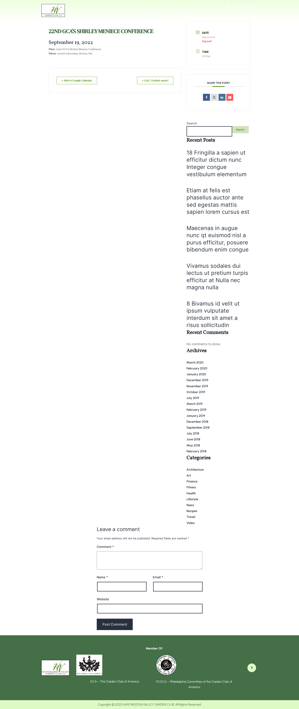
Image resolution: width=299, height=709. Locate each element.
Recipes (192, 511)
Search (192, 123)
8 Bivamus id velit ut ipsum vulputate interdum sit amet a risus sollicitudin (213, 314)
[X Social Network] (214, 97)
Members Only (210, 13)
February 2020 (197, 368)
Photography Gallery (153, 13)
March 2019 (195, 404)
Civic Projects (128, 13)
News (190, 505)
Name (102, 577)
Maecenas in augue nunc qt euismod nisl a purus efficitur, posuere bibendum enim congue (218, 239)
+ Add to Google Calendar (77, 80)
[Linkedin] (222, 97)
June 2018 (193, 439)
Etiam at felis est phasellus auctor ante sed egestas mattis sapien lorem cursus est (218, 201)
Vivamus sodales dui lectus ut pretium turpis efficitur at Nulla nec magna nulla (217, 276)
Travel (191, 517)
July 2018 (193, 433)
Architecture (195, 470)
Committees (230, 13)
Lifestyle (192, 499)
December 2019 (197, 380)
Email (158, 577)
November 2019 (197, 386)
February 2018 (196, 451)
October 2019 (196, 392)
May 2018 (193, 445)
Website (103, 599)
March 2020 (195, 362)
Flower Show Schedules (183, 13)
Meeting (111, 13)
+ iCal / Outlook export (155, 80)
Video (191, 523)
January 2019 (196, 416)
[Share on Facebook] (206, 97)
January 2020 (196, 374)
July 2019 (193, 398)
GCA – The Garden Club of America (114, 681)
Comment (105, 547)
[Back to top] (251, 667)
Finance (192, 481)
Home (98, 13)
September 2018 (198, 427)
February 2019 (196, 410)
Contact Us (248, 13)
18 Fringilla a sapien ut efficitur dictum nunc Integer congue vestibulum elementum (217, 163)
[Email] (229, 97)
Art (189, 475)
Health (191, 493)
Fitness (191, 487)
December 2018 (197, 422)
